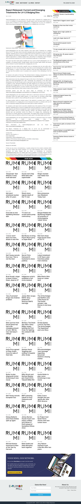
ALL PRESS (31, 3)
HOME (17, 3)
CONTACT (37, 3)
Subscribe (40, 494)
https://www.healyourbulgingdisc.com (15, 126)
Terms (68, 490)
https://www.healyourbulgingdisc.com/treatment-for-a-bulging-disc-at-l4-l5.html (25, 92)
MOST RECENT (23, 3)
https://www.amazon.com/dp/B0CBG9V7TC (33, 76)
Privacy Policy (73, 490)
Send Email (11, 135)
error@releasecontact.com (12, 152)
